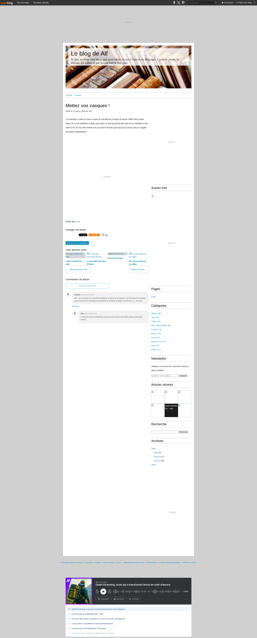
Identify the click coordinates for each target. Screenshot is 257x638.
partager (120, 599)
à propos (135, 599)
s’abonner (105, 599)
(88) (156, 313)
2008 (153, 464)
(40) (160, 325)
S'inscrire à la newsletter (77, 243)
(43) (155, 317)
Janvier (157, 460)
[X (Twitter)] (178, 2)
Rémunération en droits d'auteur (134, 562)
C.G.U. (119, 562)
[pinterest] (183, 2)
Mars (156, 452)
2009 (153, 448)
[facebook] (174, 2)
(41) (155, 321)
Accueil (69, 95)
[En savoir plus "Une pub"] (171, 397)
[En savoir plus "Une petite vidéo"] (158, 397)
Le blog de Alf (89, 53)
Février (157, 456)
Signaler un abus (108, 562)
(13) (158, 341)
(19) (155, 337)
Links (153, 296)
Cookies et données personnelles (170, 562)
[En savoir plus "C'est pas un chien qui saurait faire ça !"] (158, 410)
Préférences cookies (189, 562)
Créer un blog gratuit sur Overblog (72, 562)
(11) (156, 349)
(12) (155, 345)
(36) (156, 329)
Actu (78, 221)
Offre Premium (152, 562)
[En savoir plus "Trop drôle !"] (184, 410)
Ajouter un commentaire (87, 286)
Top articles (89, 562)
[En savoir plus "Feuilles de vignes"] (184, 397)
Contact (78, 95)
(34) (156, 333)
